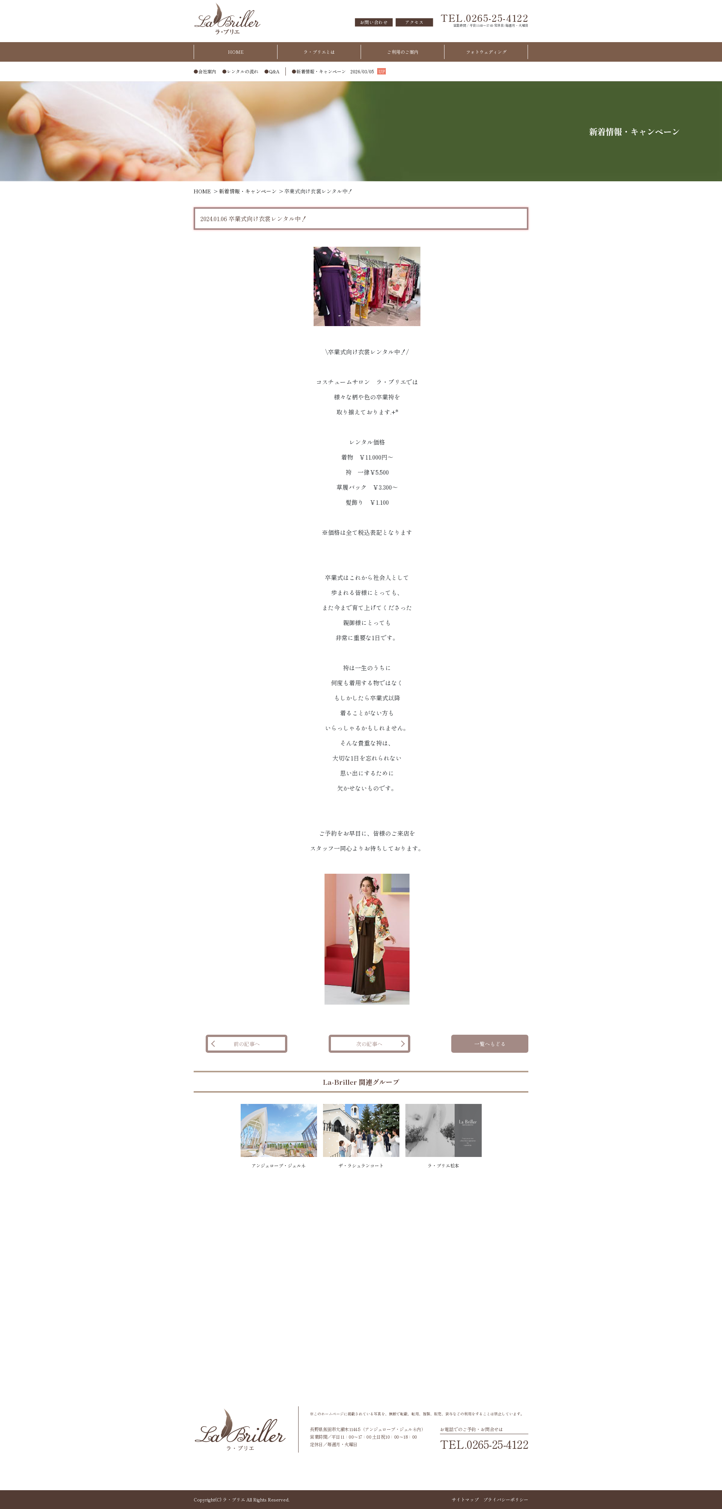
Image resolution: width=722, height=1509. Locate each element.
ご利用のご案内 (403, 52)
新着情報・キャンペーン (248, 191)
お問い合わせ (374, 22)
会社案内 (207, 71)
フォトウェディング (486, 52)
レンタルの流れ (242, 71)
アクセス (414, 22)
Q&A (274, 71)
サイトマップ (465, 1499)
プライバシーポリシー (505, 1499)
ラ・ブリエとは (319, 52)
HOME (236, 52)
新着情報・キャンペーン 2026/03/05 (340, 71)
